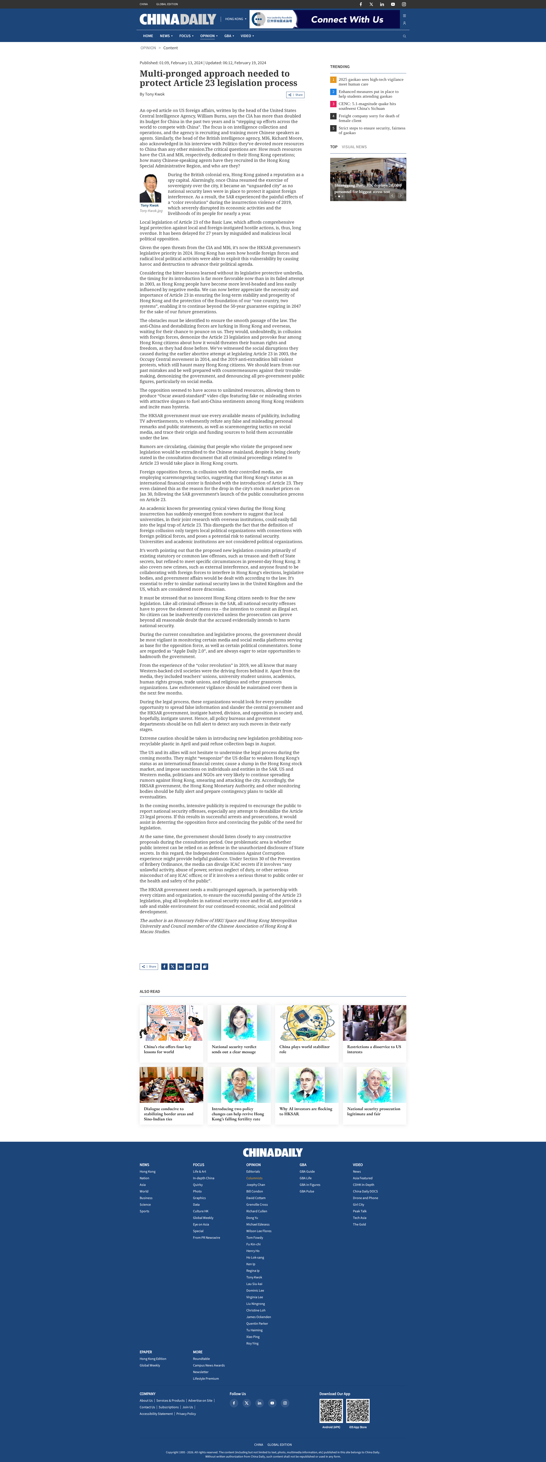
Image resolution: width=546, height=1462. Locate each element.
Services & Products (170, 1400)
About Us (146, 1400)
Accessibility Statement (156, 1413)
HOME (148, 36)
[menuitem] (234, 19)
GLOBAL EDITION (167, 4)
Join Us (187, 1407)
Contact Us (147, 1407)
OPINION (148, 48)
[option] (368, 179)
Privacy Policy (186, 1413)
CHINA (144, 4)
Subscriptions (169, 1407)
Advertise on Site (200, 1400)
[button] (336, 196)
